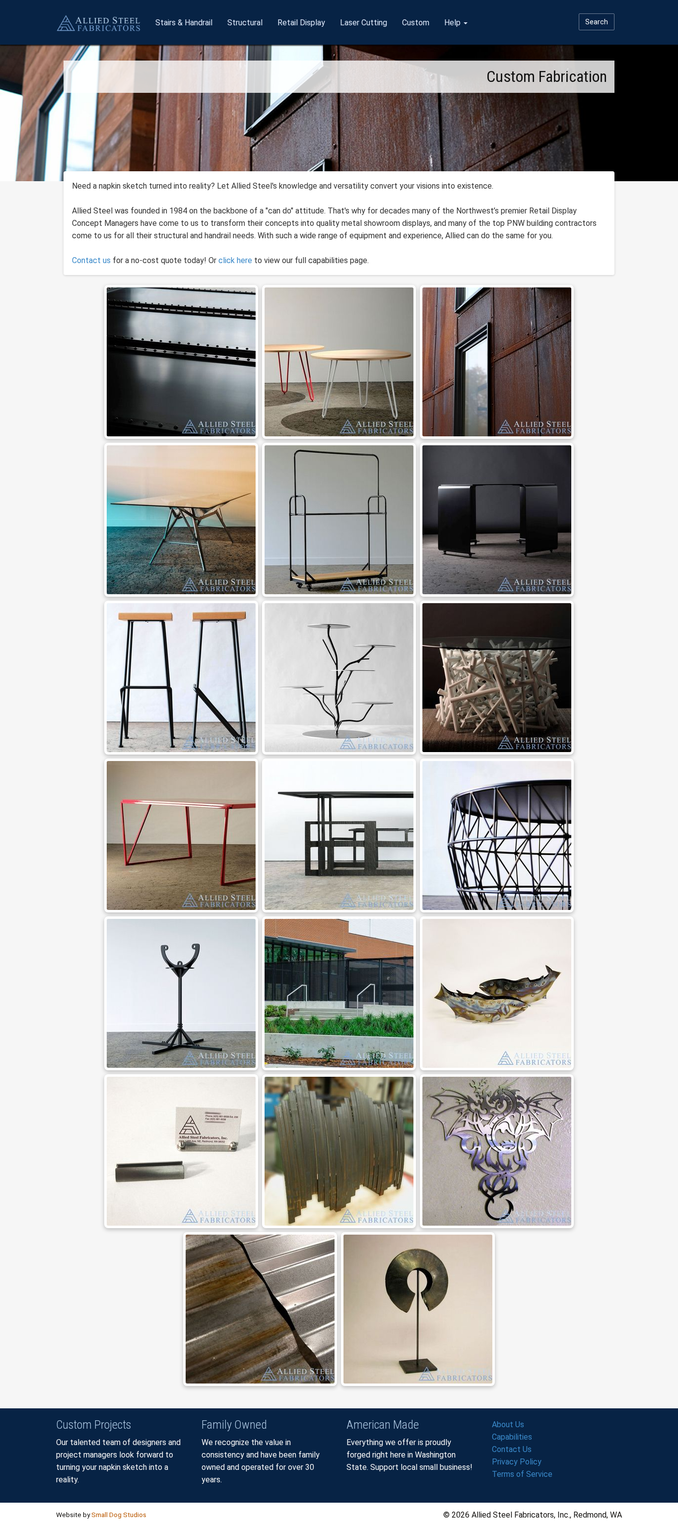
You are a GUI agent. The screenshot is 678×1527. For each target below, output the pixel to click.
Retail (301, 22)
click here (235, 260)
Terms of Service (522, 1474)
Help (453, 22)
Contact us (91, 260)
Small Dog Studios (118, 1515)
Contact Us (512, 1449)
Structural (245, 22)
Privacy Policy (517, 1461)
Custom (415, 22)
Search (596, 22)
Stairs (183, 22)
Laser (363, 22)
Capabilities (512, 1437)
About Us (508, 1424)
